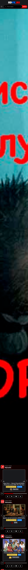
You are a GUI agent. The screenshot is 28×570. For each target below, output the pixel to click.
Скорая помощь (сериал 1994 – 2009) (14, 552)
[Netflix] (12, 523)
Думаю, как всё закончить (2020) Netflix (14, 518)
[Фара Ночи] (5, 489)
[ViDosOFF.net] (14, 2)
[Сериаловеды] (10, 557)
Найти (24, 6)
